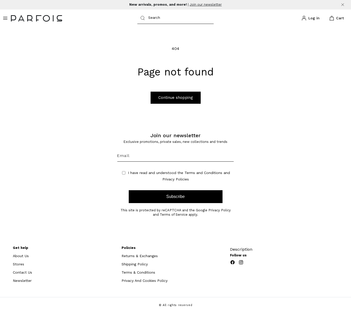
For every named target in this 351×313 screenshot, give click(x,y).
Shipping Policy (135, 264)
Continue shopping (175, 97)
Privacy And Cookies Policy (145, 281)
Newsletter (22, 281)
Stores (18, 264)
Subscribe (175, 196)
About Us (21, 256)
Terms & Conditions (138, 272)
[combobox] (175, 18)
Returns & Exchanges (140, 256)
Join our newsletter (206, 4)
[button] (335, 18)
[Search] (142, 18)
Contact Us (22, 272)
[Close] (342, 4)
